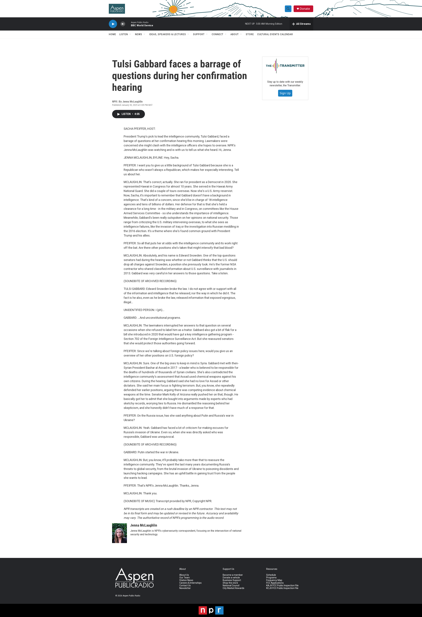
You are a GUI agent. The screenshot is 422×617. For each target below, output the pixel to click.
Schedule (271, 575)
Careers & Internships (190, 583)
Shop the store (230, 583)
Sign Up (285, 93)
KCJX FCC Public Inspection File (282, 588)
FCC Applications (275, 583)
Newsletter (185, 588)
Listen (123, 34)
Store (250, 34)
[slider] (128, 24)
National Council (231, 585)
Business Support (232, 580)
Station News (186, 580)
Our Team (184, 577)
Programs (271, 577)
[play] (113, 24)
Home (112, 34)
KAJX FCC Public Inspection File (282, 585)
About (234, 34)
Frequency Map (274, 580)
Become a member (233, 575)
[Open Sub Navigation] (130, 34)
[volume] (123, 24)
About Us (184, 575)
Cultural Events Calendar (275, 34)
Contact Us (185, 585)
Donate (305, 8)
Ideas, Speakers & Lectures (167, 34)
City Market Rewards (233, 588)
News (138, 34)
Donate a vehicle (231, 577)
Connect (217, 34)
